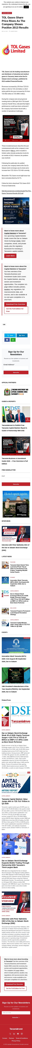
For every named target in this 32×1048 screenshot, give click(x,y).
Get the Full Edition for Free (14, 310)
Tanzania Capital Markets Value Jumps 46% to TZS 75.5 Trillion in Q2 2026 (20, 624)
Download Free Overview (15, 304)
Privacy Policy (16, 1040)
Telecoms (12, 562)
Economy (12, 577)
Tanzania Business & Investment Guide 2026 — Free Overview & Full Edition (15, 461)
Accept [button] (26, 6)
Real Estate (13, 608)
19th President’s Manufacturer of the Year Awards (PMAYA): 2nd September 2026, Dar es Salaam (16, 689)
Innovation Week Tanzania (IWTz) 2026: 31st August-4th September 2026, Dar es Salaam (14, 658)
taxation (7, 289)
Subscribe (15, 1017)
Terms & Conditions (22, 1038)
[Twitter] (10, 1034)
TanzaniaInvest (16, 1029)
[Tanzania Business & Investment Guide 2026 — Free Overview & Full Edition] (16, 446)
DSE (18, 241)
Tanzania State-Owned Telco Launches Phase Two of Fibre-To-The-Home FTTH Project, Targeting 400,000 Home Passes (19, 568)
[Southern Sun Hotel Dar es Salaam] (16, 504)
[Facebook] (18, 1034)
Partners (11, 1038)
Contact (4, 1038)
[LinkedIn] (14, 1034)
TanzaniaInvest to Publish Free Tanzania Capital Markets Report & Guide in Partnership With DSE (14, 428)
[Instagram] (21, 1034)
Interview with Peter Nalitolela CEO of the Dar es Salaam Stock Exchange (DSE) (15, 547)
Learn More (10, 256)
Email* (3, 476)
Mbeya (13, 150)
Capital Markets (7, 13)
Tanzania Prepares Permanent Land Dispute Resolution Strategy (20, 612)
